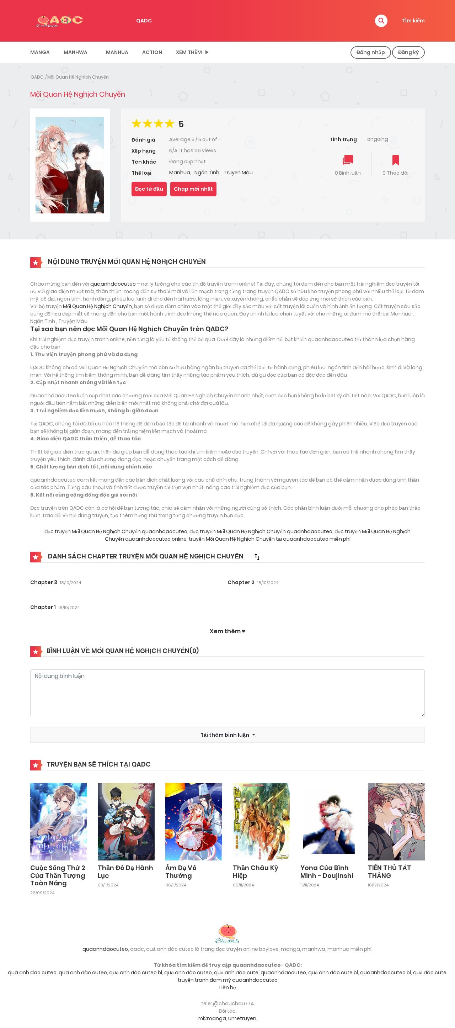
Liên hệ (227, 987)
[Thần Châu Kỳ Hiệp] (261, 821)
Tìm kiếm (413, 20)
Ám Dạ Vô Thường (181, 871)
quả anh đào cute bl (333, 972)
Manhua (117, 52)
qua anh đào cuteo (83, 972)
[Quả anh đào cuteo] (227, 932)
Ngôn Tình (206, 172)
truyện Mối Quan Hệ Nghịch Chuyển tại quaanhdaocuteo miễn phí (269, 538)
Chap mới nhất (193, 188)
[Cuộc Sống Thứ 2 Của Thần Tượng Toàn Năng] (58, 821)
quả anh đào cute (236, 972)
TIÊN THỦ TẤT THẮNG (389, 871)
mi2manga (212, 1018)
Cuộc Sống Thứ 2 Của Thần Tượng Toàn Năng (57, 875)
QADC (144, 20)
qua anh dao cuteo (32, 972)
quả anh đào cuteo (188, 972)
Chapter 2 (241, 582)
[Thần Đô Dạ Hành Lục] (126, 821)
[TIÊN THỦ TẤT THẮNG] (396, 821)
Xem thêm (189, 52)
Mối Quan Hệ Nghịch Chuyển (78, 77)
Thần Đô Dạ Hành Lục (125, 871)
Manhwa (75, 52)
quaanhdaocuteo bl (385, 972)
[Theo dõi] (395, 161)
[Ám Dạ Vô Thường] (193, 821)
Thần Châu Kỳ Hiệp (255, 871)
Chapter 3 (43, 582)
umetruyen (242, 1018)
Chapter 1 (43, 607)
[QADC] (60, 20)
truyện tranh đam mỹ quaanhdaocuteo (228, 980)
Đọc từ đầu (149, 188)
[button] (381, 21)
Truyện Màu (238, 172)
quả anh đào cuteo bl (135, 972)
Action (152, 52)
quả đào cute (429, 972)
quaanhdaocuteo (113, 283)
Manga (40, 52)
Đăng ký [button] (408, 52)
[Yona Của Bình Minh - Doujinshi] (328, 821)
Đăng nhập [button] (371, 52)
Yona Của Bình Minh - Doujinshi (326, 871)
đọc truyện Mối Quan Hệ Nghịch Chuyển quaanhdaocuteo (115, 531)
